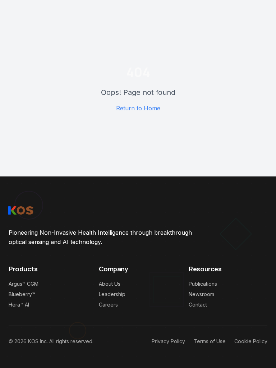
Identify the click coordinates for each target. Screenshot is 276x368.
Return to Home (138, 108)
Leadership (112, 294)
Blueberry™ (22, 294)
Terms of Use (210, 341)
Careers (108, 305)
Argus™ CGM (23, 284)
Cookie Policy (250, 341)
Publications (203, 284)
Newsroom (201, 294)
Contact (198, 305)
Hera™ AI (19, 305)
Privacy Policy (168, 341)
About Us (109, 284)
